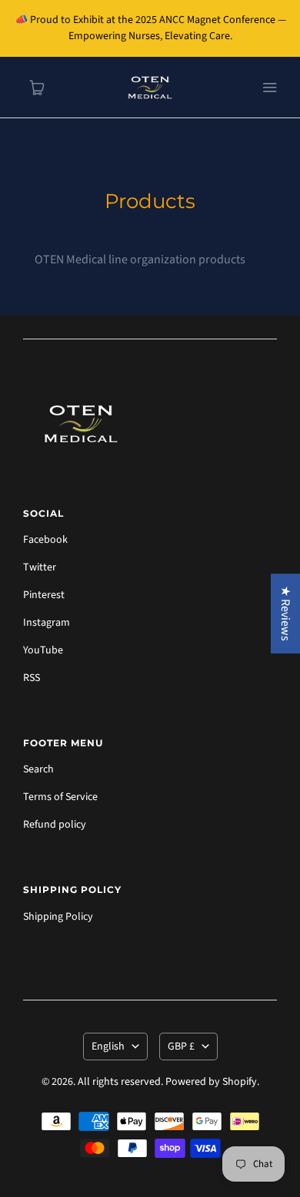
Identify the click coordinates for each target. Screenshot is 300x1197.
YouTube (43, 650)
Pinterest (44, 595)
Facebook (45, 539)
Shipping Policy (58, 916)
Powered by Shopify (211, 1082)
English (108, 1046)
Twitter (39, 567)
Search (38, 769)
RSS (31, 678)
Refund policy (54, 824)
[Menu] (269, 87)
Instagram (46, 622)
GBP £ (181, 1046)
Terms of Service (60, 797)
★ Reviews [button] (285, 613)
